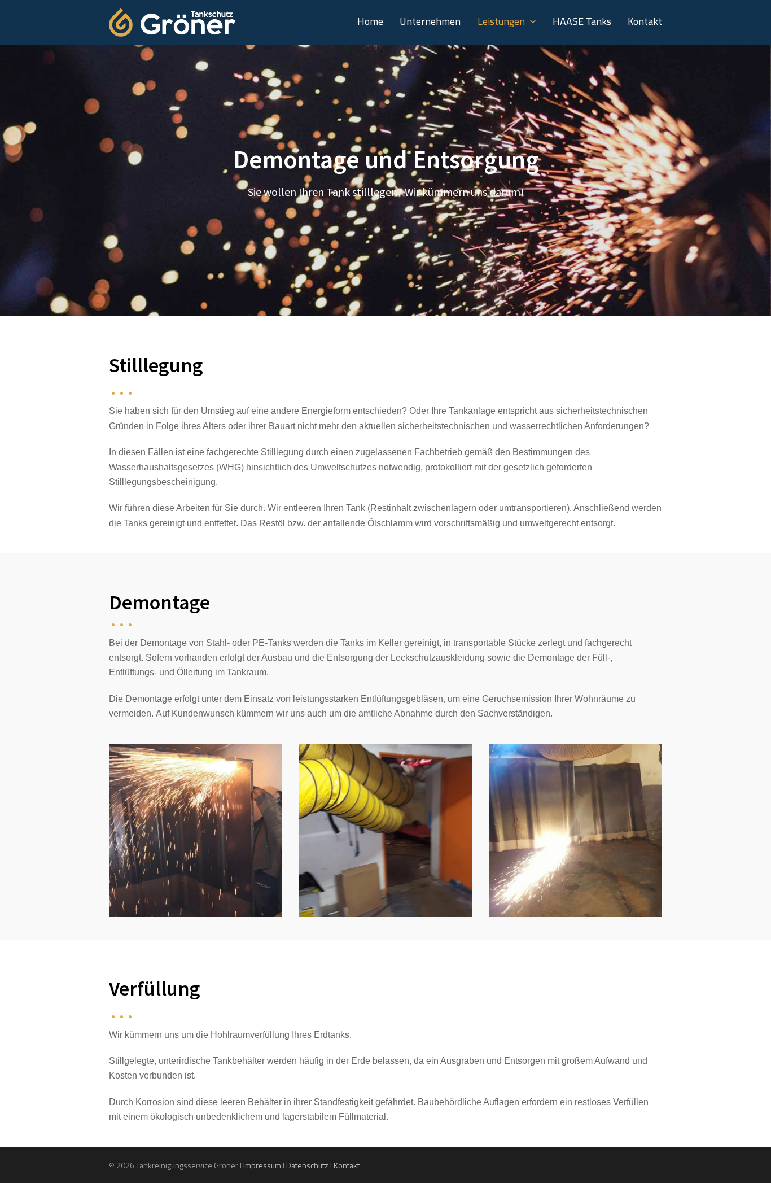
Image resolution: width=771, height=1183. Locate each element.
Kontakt (347, 1165)
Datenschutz (307, 1165)
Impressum (262, 1165)
